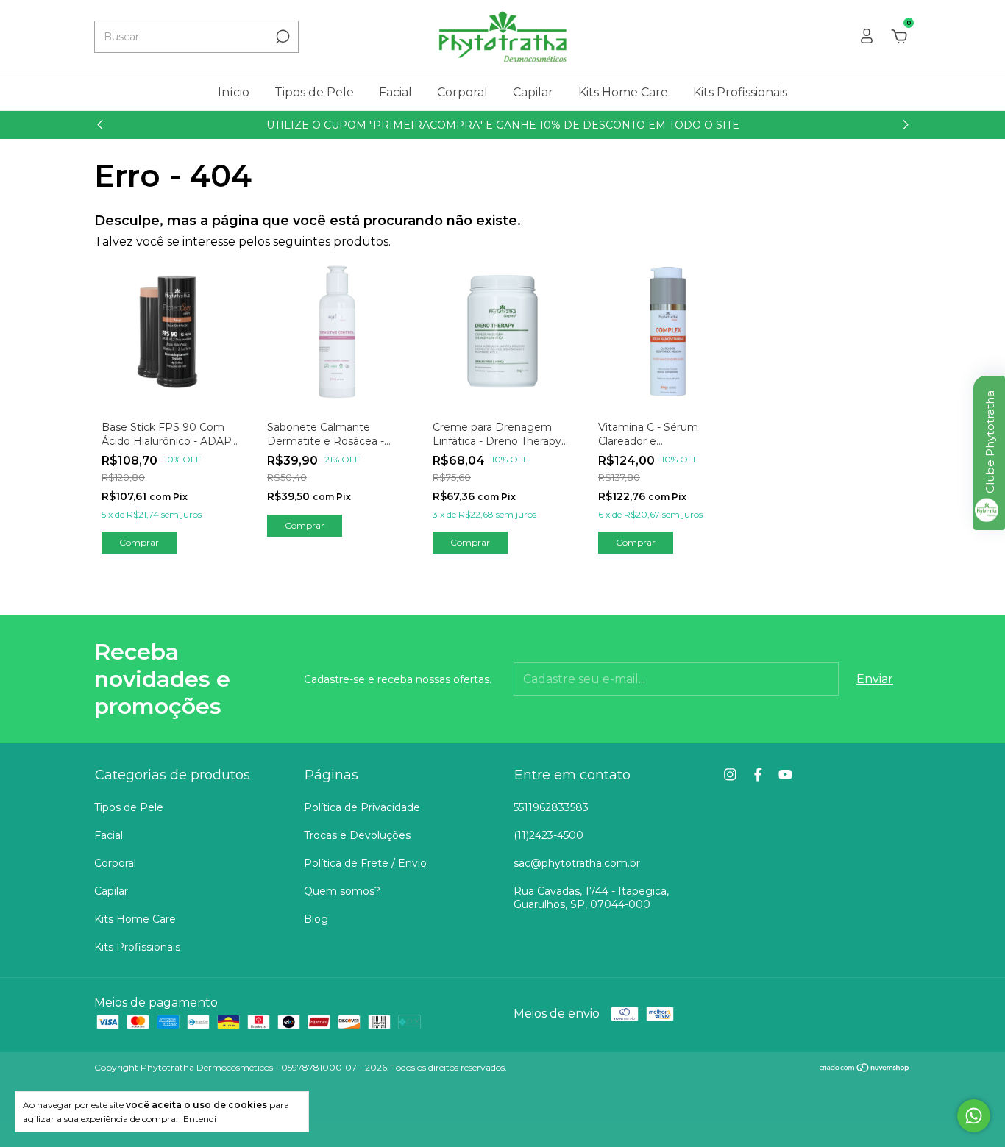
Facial (395, 92)
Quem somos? (342, 891)
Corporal (462, 92)
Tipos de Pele (314, 92)
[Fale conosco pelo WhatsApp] (973, 1115)
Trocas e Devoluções (357, 835)
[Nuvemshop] (865, 1069)
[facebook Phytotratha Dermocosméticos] (758, 775)
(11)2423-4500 (548, 835)
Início (233, 92)
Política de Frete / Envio (365, 863)
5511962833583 (551, 807)
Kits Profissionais (740, 92)
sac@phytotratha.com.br (577, 863)
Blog (316, 919)
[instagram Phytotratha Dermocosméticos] (730, 775)
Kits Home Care (623, 92)
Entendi (199, 1118)
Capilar (533, 92)
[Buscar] (281, 36)
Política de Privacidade (362, 807)
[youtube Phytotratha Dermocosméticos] (785, 775)
